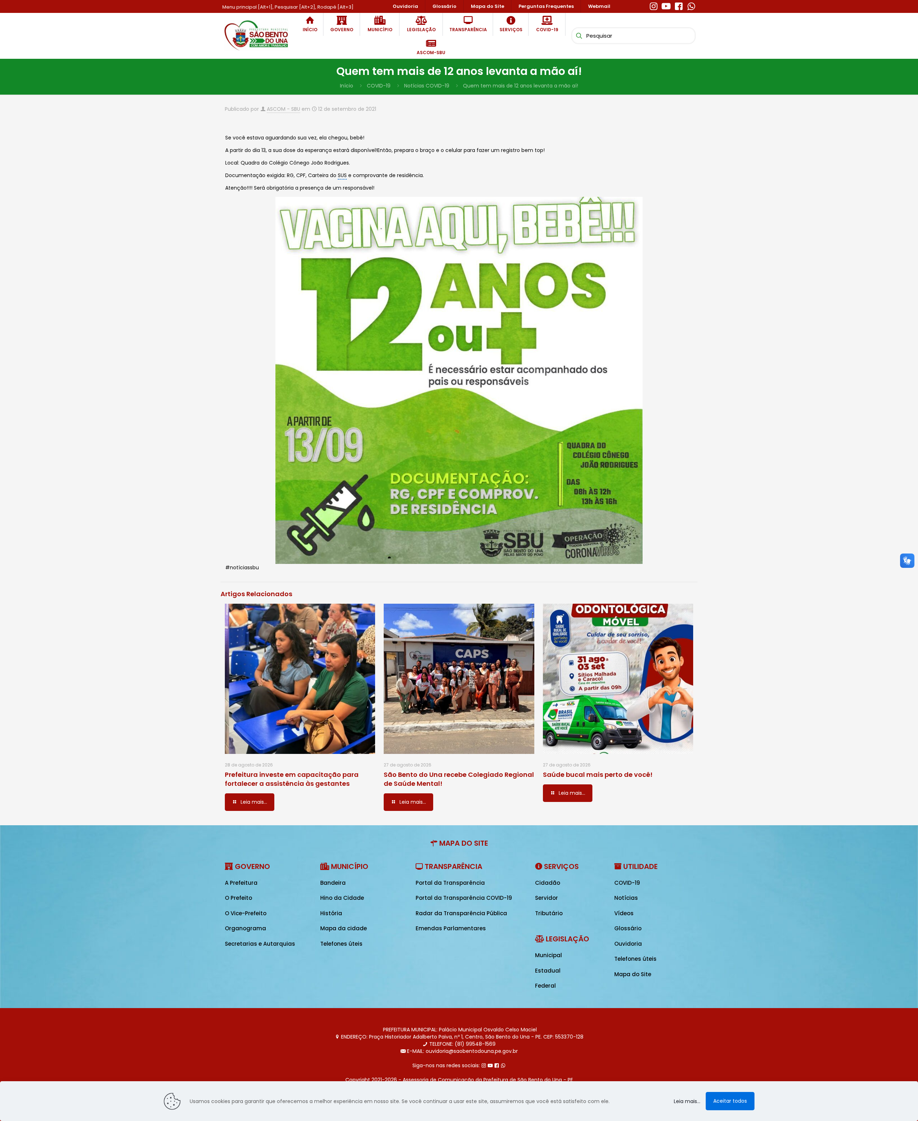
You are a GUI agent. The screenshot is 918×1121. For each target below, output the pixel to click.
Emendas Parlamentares (451, 928)
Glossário (628, 928)
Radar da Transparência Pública (461, 913)
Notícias (626, 898)
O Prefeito (238, 898)
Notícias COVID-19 (426, 85)
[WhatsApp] (691, 5)
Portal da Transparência (450, 883)
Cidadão (547, 883)
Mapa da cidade (343, 928)
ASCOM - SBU (283, 109)
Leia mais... (687, 1101)
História (331, 913)
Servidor (546, 898)
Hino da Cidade (342, 898)
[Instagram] (653, 5)
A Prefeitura (241, 883)
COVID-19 (379, 85)
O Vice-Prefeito (245, 913)
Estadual (547, 970)
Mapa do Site (632, 974)
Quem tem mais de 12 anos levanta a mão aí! (520, 85)
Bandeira (333, 883)
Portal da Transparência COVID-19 (464, 898)
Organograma (245, 928)
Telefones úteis (341, 943)
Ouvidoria (628, 943)
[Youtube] (666, 5)
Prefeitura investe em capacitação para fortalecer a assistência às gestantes (292, 779)
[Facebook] (678, 5)
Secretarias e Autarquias (260, 943)
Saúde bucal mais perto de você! (598, 774)
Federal (545, 985)
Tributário (549, 913)
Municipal (548, 955)
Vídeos (624, 913)
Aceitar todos (730, 1101)
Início (346, 85)
